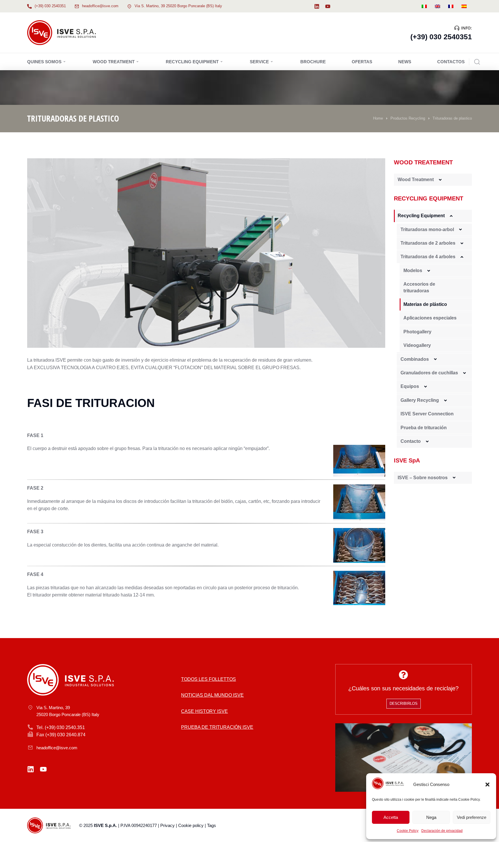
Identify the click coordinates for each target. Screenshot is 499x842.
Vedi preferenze (471, 817)
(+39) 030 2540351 (50, 6)
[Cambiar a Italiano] (424, 6)
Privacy (167, 825)
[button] (487, 784)
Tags (211, 825)
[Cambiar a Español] (464, 6)
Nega (431, 817)
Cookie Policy (407, 831)
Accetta (390, 817)
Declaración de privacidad (442, 831)
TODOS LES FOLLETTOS (208, 679)
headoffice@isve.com (100, 6)
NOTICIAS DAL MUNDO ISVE (212, 695)
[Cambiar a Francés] (450, 6)
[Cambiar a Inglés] (437, 6)
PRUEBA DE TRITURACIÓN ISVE (217, 727)
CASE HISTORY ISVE (204, 711)
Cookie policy (191, 825)
